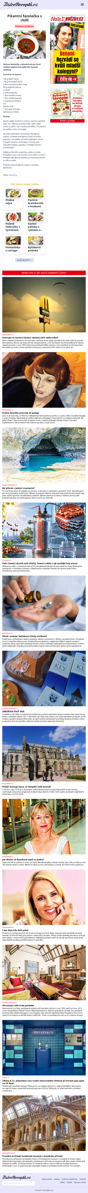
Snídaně (82, 1179)
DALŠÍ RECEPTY (23, 260)
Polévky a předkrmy (24, 26)
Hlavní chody (47, 1179)
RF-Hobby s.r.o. (48, 1190)
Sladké (69, 1182)
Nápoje (57, 1179)
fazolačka (13, 175)
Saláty (62, 1182)
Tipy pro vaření (80, 1182)
